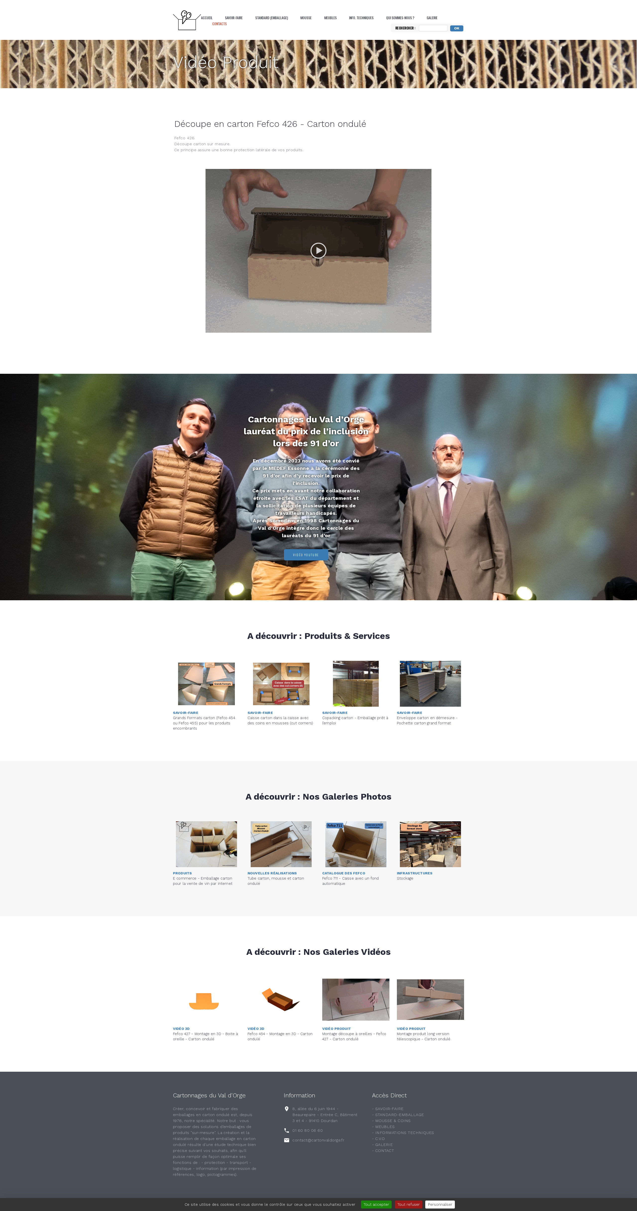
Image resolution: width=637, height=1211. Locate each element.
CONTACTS (219, 23)
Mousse (306, 17)
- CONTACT (383, 1150)
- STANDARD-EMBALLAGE (398, 1114)
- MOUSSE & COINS (391, 1120)
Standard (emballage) (271, 17)
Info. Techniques (361, 17)
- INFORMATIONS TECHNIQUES (403, 1132)
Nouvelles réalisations (272, 873)
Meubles (330, 17)
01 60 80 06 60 (307, 1130)
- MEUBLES (383, 1126)
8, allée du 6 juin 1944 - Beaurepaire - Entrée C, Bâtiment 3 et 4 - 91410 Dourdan (324, 1114)
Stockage (405, 878)
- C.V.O (378, 1138)
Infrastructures (414, 873)
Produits (182, 873)
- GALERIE (382, 1144)
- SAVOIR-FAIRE (388, 1108)
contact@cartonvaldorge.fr (318, 1140)
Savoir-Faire (234, 17)
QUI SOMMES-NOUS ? (400, 17)
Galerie (432, 17)
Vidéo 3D (181, 1029)
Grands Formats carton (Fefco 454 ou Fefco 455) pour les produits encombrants (204, 723)
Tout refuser (408, 1204)
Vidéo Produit (225, 62)
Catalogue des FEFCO (343, 873)
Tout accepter (376, 1204)
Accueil (206, 17)
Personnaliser (440, 1204)
